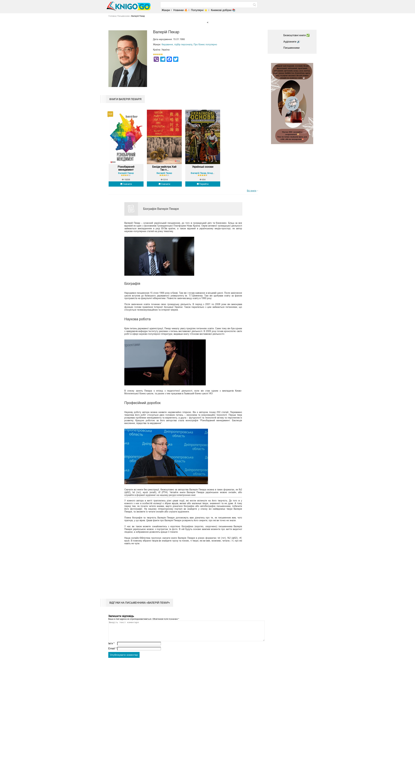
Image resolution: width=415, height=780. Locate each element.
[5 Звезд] (162, 54)
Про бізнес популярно (205, 44)
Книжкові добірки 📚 (223, 10)
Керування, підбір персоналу (177, 44)
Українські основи (202, 166)
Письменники (291, 47)
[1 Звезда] (154, 54)
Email (112, 648)
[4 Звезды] (160, 54)
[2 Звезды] (156, 54)
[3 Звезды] (158, 54)
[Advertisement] (181, 569)
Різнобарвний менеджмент (126, 168)
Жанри (166, 10)
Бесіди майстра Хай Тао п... (164, 168)
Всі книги (251, 190)
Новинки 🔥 (180, 10)
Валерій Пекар (126, 173)
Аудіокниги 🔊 (291, 41)
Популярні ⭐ (199, 10)
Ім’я (111, 643)
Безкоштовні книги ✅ (296, 35)
